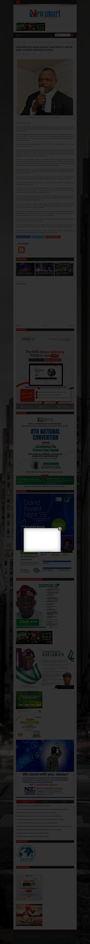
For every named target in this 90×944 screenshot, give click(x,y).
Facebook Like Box (48, 551)
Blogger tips (40, 551)
